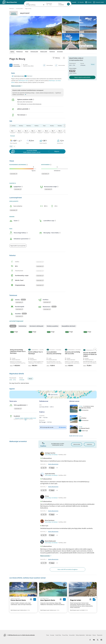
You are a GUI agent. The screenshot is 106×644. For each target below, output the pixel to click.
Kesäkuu (52, 125)
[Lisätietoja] (33, 99)
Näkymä (56, 151)
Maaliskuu (29, 125)
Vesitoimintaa (22, 326)
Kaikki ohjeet (88, 635)
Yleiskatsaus (19, 51)
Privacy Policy (65, 635)
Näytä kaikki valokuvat (87, 46)
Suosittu (13, 326)
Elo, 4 (33, 131)
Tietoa (47, 635)
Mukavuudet (43, 51)
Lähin (40, 405)
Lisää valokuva (49, 65)
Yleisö (26, 51)
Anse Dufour (82, 418)
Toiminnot (52, 51)
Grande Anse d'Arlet (85, 408)
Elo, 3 (26, 131)
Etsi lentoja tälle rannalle (47, 427)
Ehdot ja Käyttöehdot (80, 635)
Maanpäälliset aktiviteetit (68, 326)
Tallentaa (57, 58)
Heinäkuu (60, 125)
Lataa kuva (89, 444)
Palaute (94, 635)
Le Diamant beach (84, 428)
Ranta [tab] (13, 13)
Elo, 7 (53, 131)
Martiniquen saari (23, 80)
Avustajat (52, 635)
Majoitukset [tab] (25, 13)
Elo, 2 (19, 131)
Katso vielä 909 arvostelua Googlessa (67, 569)
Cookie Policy (58, 635)
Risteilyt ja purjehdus (52, 326)
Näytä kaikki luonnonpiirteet (18, 245)
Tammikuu (13, 125)
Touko (44, 125)
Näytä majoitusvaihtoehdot (82, 77)
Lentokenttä (41, 415)
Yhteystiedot (99, 635)
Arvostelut (60, 51)
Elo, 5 (39, 131)
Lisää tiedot (12, 173)
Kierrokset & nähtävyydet (36, 326)
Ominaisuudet (34, 51)
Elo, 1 (12, 131)
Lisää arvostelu (61, 65)
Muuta (92, 64)
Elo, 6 (46, 131)
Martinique (52, 80)
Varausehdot (72, 635)
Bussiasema (42, 420)
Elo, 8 (60, 131)
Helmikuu (21, 125)
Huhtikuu (36, 125)
